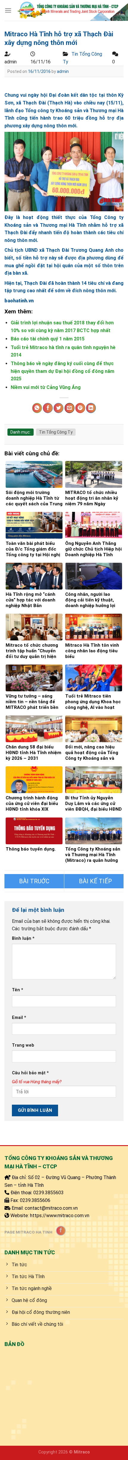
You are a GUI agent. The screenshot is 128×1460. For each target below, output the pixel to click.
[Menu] (8, 10)
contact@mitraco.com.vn (51, 1208)
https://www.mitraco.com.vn (59, 1215)
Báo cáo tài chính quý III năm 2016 (34, 881)
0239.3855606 (35, 1200)
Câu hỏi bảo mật (30, 1073)
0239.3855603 (48, 1192)
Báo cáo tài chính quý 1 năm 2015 (48, 339)
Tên (17, 989)
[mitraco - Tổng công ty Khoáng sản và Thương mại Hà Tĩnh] (67, 10)
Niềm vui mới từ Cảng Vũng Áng (46, 387)
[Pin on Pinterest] (80, 408)
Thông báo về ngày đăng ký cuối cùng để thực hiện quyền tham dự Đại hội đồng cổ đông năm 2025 (62, 371)
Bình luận (23, 938)
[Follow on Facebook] (61, 1231)
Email (19, 1017)
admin (63, 71)
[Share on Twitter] (58, 408)
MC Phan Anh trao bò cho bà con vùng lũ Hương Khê (94, 881)
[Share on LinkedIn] (91, 408)
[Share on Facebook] (48, 408)
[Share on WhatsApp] (37, 408)
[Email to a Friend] (69, 408)
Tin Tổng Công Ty (56, 432)
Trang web (23, 1045)
